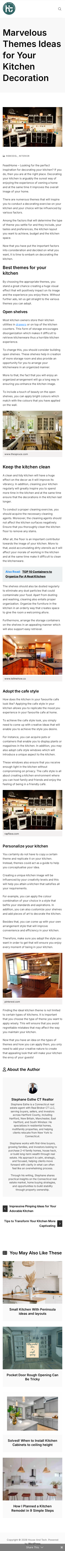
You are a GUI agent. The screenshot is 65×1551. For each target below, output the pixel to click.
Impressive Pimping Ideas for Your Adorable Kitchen (32, 1208)
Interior (24, 156)
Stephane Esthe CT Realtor (32, 1099)
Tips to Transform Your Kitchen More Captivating (29, 1223)
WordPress (34, 1543)
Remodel (11, 156)
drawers (21, 324)
